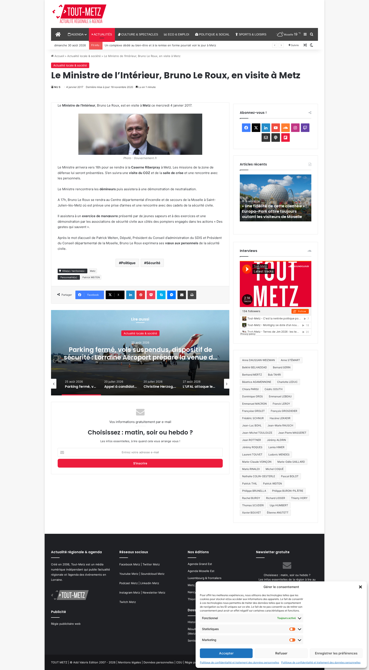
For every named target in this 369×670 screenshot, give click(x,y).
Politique (128, 263)
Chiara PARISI (250, 389)
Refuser (281, 653)
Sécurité (153, 263)
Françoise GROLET (253, 411)
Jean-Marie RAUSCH (280, 425)
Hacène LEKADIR (280, 418)
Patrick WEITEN (91, 277)
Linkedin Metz (149, 583)
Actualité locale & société (84, 56)
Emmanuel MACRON (254, 403)
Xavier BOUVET (251, 512)
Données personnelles (159, 662)
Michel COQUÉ (275, 469)
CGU (179, 662)
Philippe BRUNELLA (254, 490)
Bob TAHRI (274, 374)
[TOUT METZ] (79, 14)
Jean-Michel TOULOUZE (257, 432)
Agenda (76, 34)
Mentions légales (129, 662)
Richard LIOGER (275, 498)
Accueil (59, 56)
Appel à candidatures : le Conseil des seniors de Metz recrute (140, 353)
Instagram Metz (129, 592)
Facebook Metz (129, 564)
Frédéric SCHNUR (253, 418)
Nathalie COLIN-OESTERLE (258, 476)
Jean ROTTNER (251, 440)
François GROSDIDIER (284, 411)
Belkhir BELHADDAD (254, 367)
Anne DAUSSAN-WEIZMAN (258, 360)
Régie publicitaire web (66, 623)
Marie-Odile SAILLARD (291, 461)
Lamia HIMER (276, 447)
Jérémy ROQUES (252, 447)
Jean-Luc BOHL (252, 425)
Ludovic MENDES (279, 454)
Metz (92, 270)
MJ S (57, 87)
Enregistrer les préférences (336, 653)
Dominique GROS (252, 396)
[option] (140, 352)
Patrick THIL (249, 483)
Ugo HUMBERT (279, 505)
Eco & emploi (178, 34)
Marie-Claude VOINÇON (256, 461)
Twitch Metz (127, 602)
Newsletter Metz (154, 592)
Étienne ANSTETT (277, 512)
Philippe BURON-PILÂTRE (287, 490)
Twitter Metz (151, 564)
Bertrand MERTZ (252, 374)
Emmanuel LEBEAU (280, 396)
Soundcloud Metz (152, 573)
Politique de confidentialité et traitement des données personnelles (239, 662)
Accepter (226, 653)
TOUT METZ (59, 662)
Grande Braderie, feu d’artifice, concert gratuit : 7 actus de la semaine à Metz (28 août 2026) (273, 211)
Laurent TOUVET (252, 454)
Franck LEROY (281, 403)
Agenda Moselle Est (201, 571)
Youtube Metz (128, 573)
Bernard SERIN (281, 367)
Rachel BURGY (251, 498)
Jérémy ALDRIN (276, 440)
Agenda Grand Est (200, 564)
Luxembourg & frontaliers (204, 578)
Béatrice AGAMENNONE (256, 381)
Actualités (102, 34)
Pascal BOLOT (290, 476)
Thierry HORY (299, 498)
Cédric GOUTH (274, 389)
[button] (360, 587)
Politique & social (214, 34)
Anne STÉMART (290, 360)
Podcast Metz (128, 583)
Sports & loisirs (252, 34)
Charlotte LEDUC (287, 381)
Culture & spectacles (139, 34)
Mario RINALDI (251, 469)
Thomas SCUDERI (253, 505)
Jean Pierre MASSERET (292, 432)
